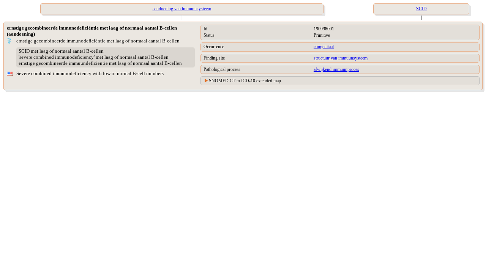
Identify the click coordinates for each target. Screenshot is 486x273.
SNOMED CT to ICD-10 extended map (245, 80)
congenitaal (324, 46)
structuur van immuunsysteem (341, 58)
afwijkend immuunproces (336, 69)
